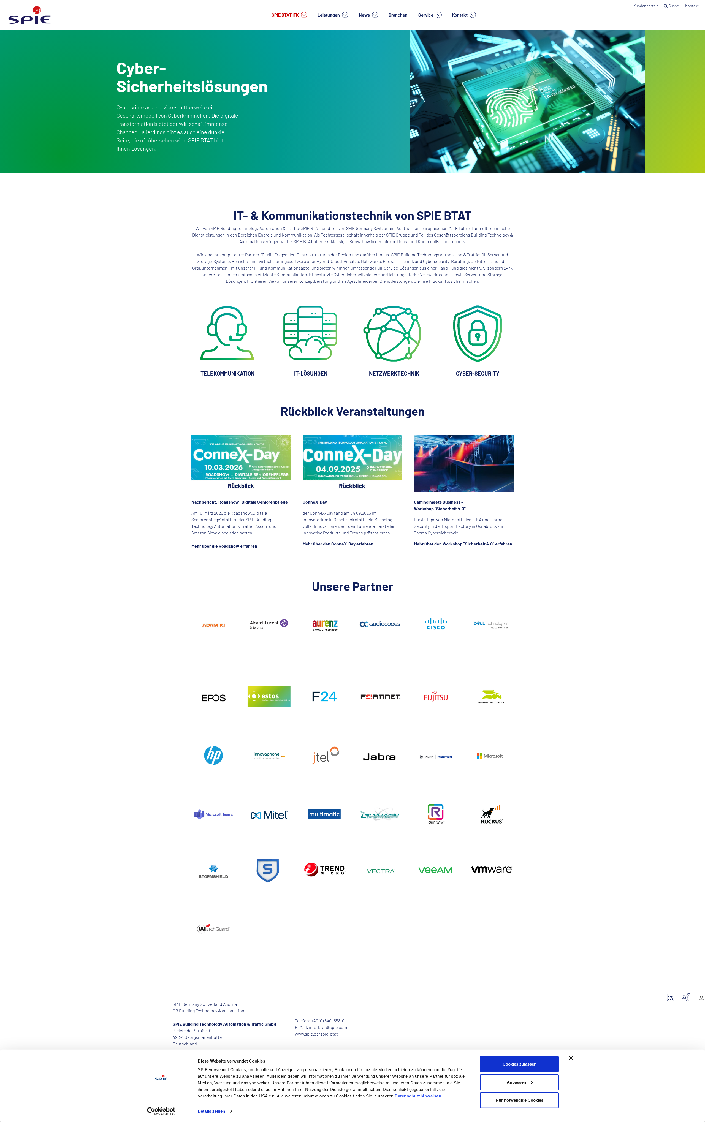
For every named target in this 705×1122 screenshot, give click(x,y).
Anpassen (516, 1082)
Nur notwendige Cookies (519, 1100)
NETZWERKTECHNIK (394, 373)
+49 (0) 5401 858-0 (328, 1020)
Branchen (398, 14)
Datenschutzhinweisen (418, 1096)
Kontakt (460, 14)
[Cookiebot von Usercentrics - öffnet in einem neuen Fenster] (161, 1111)
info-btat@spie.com (328, 1027)
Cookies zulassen (519, 1064)
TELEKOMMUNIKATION (227, 373)
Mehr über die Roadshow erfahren (224, 545)
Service (426, 14)
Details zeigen (211, 1111)
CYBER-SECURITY (477, 373)
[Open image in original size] (227, 332)
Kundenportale (645, 5)
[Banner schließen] (571, 1058)
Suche (674, 5)
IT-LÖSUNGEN (310, 373)
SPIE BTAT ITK (286, 14)
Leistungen (329, 14)
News (365, 14)
